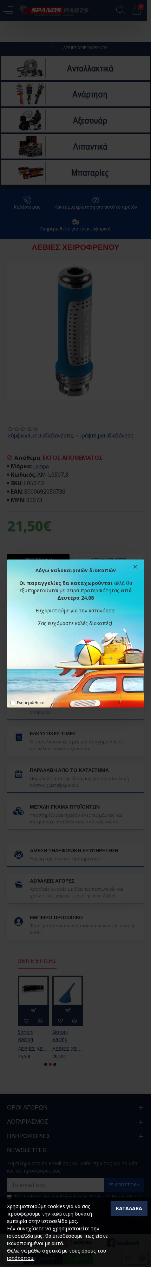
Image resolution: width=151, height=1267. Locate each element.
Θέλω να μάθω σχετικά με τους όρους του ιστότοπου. (56, 1254)
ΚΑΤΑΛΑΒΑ (129, 1208)
